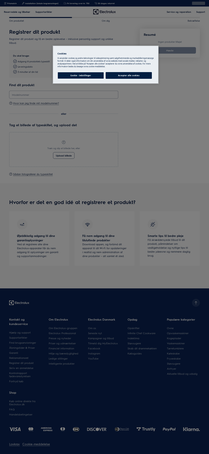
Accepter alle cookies (129, 75)
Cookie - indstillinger (80, 75)
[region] (106, 64)
